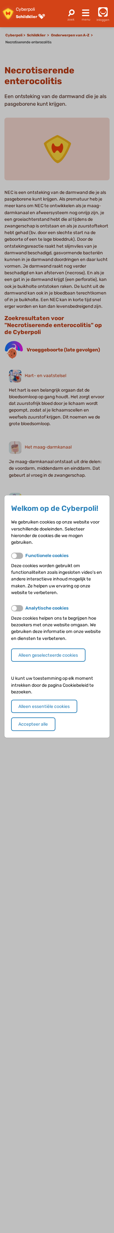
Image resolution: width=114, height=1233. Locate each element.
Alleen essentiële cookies (44, 706)
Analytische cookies (47, 608)
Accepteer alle (33, 724)
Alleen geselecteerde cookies (48, 655)
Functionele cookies (47, 555)
